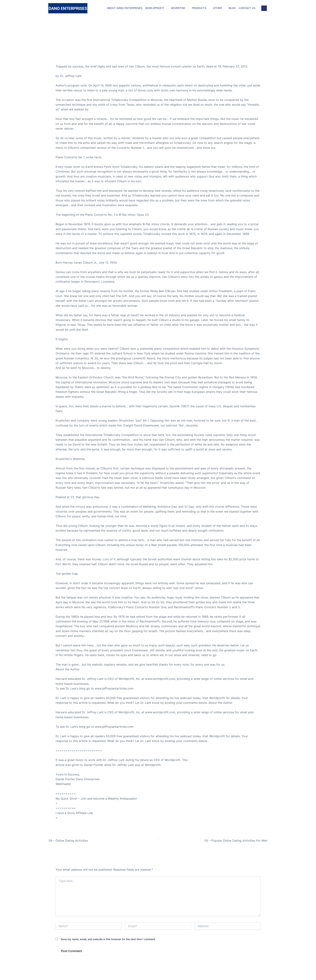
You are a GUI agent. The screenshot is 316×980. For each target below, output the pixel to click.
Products (199, 8)
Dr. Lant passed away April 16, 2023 (81, 57)
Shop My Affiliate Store (75, 818)
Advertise (178, 8)
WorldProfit (154, 8)
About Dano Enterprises (124, 8)
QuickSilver (66, 803)
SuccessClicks (65, 789)
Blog (232, 8)
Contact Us (247, 8)
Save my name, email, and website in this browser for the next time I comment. (108, 939)
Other (217, 8)
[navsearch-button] (264, 8)
